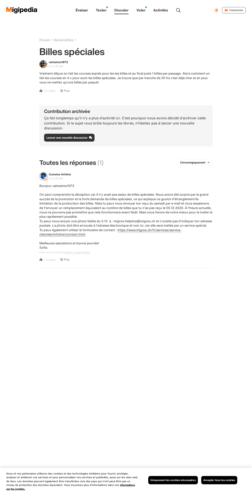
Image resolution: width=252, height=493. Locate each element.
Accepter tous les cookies (219, 480)
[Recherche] (178, 10)
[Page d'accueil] (21, 10)
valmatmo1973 (58, 62)
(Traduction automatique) (51, 252)
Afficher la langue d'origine (77, 252)
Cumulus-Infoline (60, 174)
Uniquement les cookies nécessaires (172, 480)
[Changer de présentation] (216, 10)
